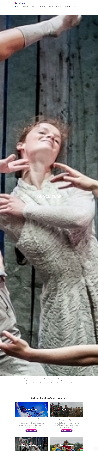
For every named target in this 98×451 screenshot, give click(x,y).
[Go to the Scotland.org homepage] (20, 3)
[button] (17, 7)
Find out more (31, 430)
